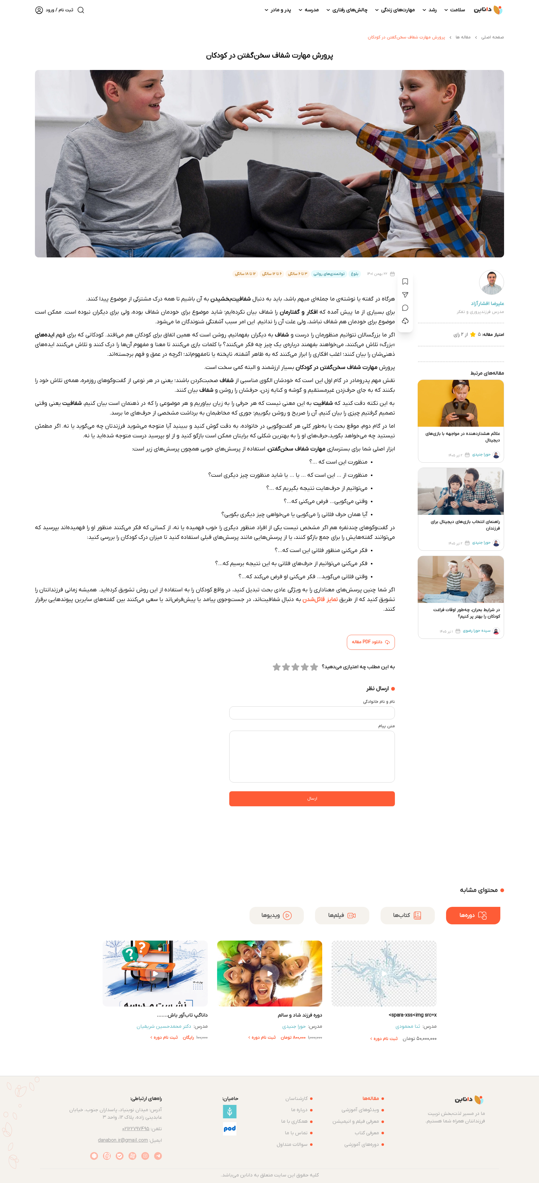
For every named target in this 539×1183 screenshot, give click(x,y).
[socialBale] (120, 1156)
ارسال (312, 799)
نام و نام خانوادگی (379, 702)
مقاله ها (463, 37)
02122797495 (135, 1129)
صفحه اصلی (492, 37)
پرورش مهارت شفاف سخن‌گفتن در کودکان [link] (406, 37)
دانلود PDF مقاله (367, 642)
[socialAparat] (132, 1156)
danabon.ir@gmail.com (123, 1140)
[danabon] (488, 10)
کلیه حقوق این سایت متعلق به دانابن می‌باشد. (270, 1175)
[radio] (314, 667)
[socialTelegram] (158, 1156)
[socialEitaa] (107, 1156)
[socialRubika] (94, 1156)
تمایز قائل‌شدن (320, 599)
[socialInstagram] (145, 1156)
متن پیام (386, 726)
